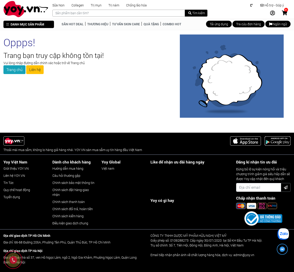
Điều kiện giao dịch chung (70, 223)
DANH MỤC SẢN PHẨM (27, 24)
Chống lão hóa (136, 5)
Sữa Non (58, 5)
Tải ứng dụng (219, 24)
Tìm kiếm (198, 13)
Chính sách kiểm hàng (68, 216)
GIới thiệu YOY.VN (16, 168)
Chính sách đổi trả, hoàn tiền (72, 209)
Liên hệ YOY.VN (14, 175)
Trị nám (113, 5)
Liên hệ (35, 69)
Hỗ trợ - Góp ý (274, 5)
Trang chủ (14, 69)
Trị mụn (96, 5)
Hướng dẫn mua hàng (67, 168)
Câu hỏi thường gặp (66, 175)
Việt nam (108, 168)
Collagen (77, 5)
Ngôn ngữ (279, 24)
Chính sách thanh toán (68, 202)
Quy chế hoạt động (16, 190)
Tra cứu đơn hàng (248, 24)
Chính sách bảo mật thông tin (73, 182)
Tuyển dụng (11, 197)
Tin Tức (8, 182)
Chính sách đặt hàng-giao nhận (70, 192)
